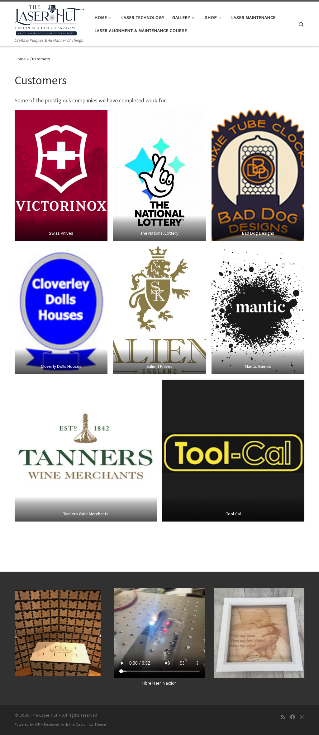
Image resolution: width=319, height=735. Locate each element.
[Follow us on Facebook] (292, 717)
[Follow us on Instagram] (302, 717)
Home (20, 59)
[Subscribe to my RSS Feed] (283, 717)
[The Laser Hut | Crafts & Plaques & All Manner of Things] (50, 19)
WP (37, 724)
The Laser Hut (44, 715)
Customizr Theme (91, 724)
